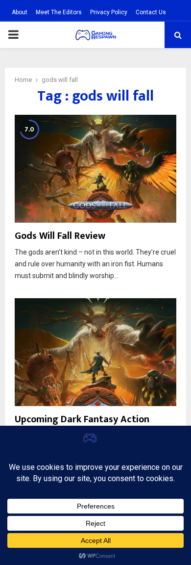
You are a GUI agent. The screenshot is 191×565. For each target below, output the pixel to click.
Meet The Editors (59, 12)
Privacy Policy (108, 12)
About (19, 12)
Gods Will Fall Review (60, 236)
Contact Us (151, 12)
